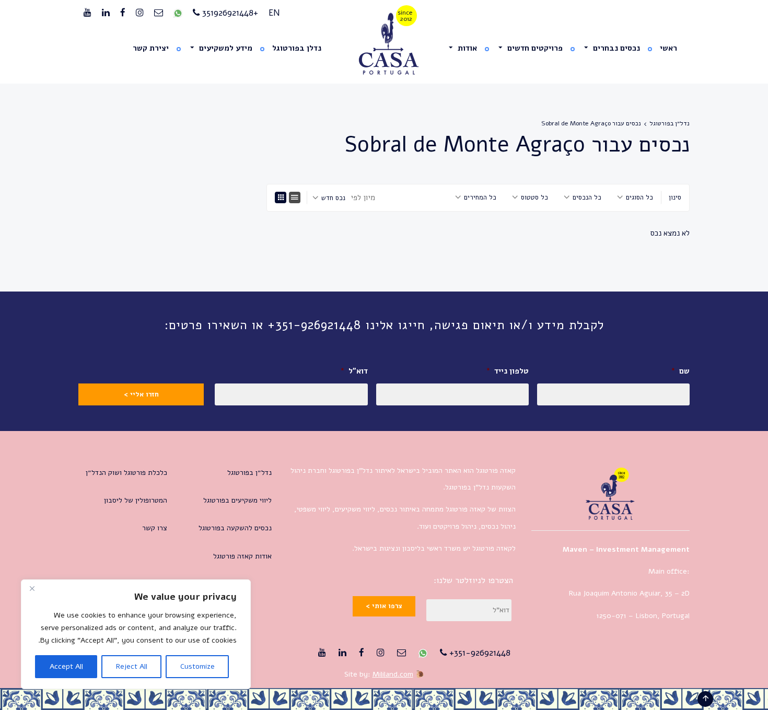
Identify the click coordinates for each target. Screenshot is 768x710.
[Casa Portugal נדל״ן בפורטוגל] (384, 44)
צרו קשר (154, 528)
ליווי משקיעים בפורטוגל (237, 500)
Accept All (66, 666)
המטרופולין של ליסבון (135, 500)
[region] (136, 634)
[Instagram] (140, 13)
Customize (197, 666)
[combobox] (635, 197)
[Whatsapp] (178, 13)
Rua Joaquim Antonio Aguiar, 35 (620, 593)
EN (274, 13)
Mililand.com (393, 674)
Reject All (131, 666)
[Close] (32, 588)
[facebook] (123, 13)
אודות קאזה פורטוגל (242, 556)
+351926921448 (229, 13)
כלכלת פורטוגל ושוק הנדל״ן (126, 473)
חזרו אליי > (141, 394)
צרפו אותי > (384, 606)
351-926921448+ (478, 653)
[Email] (158, 13)
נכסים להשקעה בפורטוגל (235, 528)
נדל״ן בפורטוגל (669, 123)
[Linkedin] (106, 13)
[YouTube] (87, 13)
